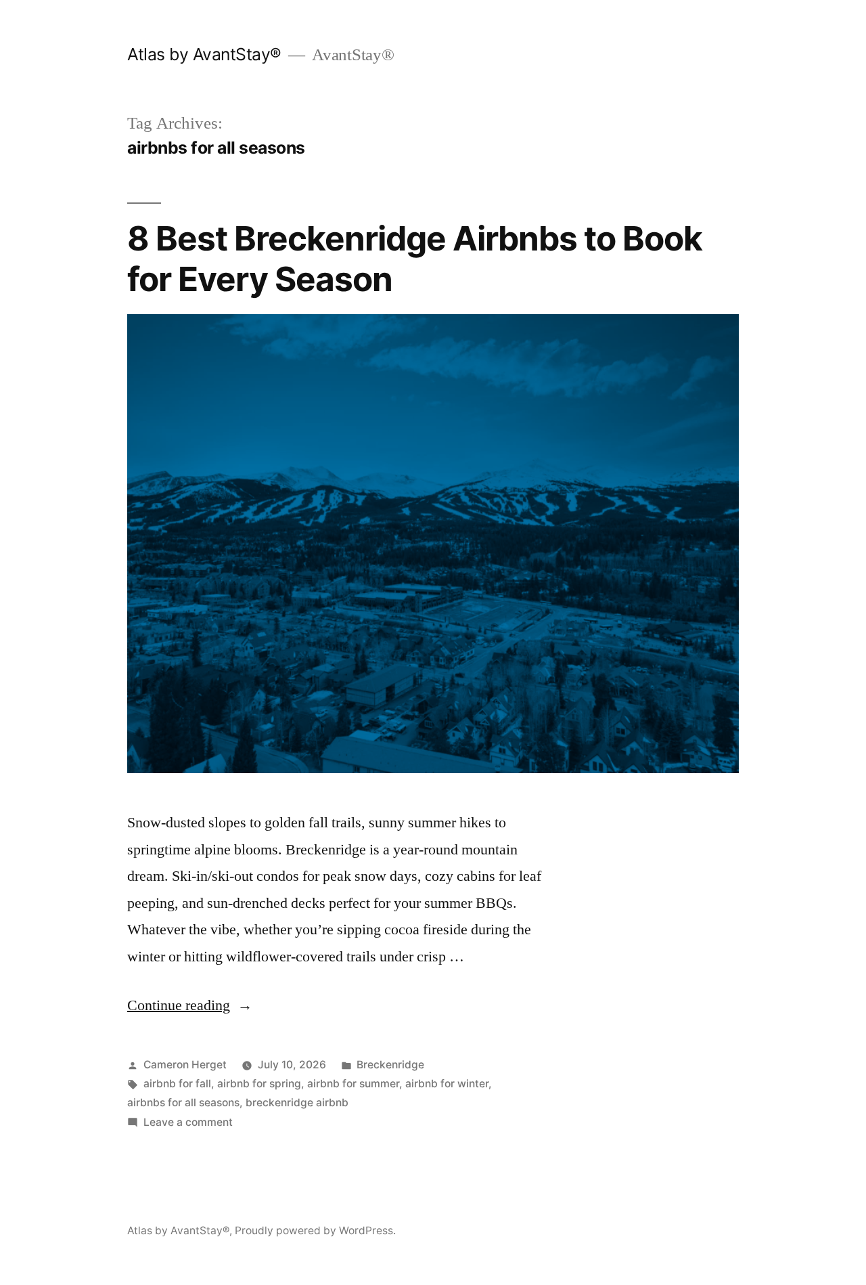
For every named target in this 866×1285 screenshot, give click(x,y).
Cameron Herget (185, 1064)
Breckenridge (390, 1064)
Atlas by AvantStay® (204, 54)
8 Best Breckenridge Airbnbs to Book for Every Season (414, 258)
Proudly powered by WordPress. (315, 1230)
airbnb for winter (446, 1083)
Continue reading (189, 1005)
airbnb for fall (177, 1083)
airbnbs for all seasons (183, 1102)
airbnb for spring (259, 1083)
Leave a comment (188, 1122)
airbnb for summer (353, 1083)
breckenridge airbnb (297, 1102)
